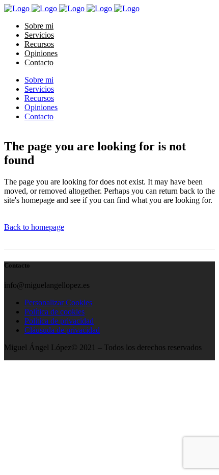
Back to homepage (34, 227)
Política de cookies (54, 311)
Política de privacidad (59, 320)
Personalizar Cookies (58, 302)
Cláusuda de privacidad (62, 330)
